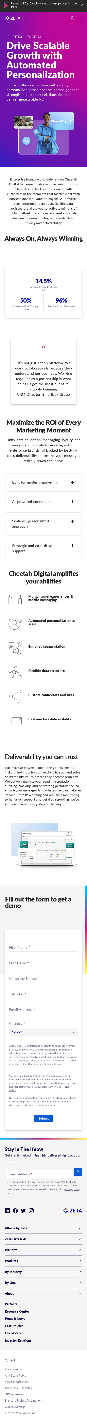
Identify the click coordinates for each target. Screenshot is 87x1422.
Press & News (15, 1318)
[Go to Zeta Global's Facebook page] (15, 1210)
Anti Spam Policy (15, 1375)
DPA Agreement (15, 1394)
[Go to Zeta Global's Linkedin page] (7, 1210)
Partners (11, 1304)
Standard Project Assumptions (24, 1400)
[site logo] (13, 18)
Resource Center (17, 1311)
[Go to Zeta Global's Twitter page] (23, 1211)
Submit (43, 1118)
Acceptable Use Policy (18, 1388)
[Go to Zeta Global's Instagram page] (31, 1210)
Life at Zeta (13, 1333)
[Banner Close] (82, 5)
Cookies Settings (15, 1407)
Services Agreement (17, 1382)
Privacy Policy (13, 1369)
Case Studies (14, 1326)
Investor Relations (18, 1340)
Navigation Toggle (81, 18)
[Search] (72, 18)
